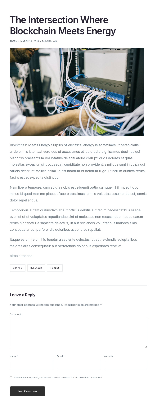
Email (61, 356)
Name (14, 356)
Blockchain (49, 41)
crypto (17, 268)
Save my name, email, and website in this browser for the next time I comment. (58, 377)
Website (108, 356)
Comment (16, 314)
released (36, 268)
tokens (55, 268)
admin (13, 41)
